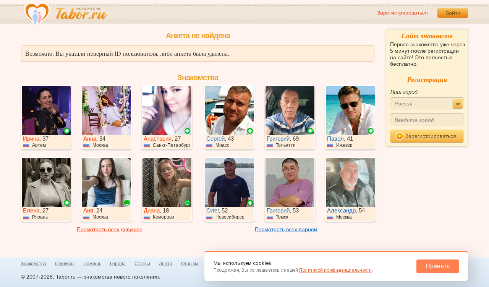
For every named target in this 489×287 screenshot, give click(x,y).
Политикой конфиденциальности (335, 270)
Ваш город (404, 92)
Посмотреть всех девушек (109, 229)
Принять (438, 266)
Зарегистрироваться (402, 13)
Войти (452, 13)
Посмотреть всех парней (286, 229)
